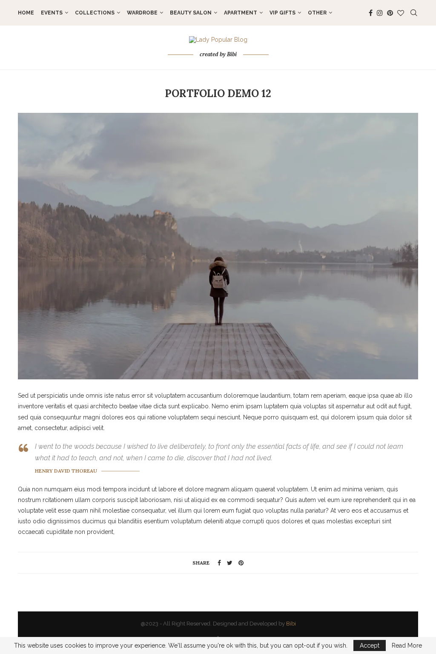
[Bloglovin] (400, 12)
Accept (369, 645)
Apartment (240, 13)
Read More (407, 645)
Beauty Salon (191, 13)
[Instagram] (380, 12)
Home (26, 13)
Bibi (291, 623)
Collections (95, 13)
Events (52, 13)
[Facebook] (371, 12)
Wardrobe (142, 13)
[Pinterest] (390, 12)
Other (317, 13)
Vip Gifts (282, 13)
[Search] (414, 12)
